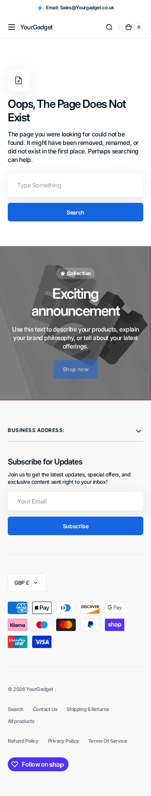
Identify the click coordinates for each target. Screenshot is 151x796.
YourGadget (40, 689)
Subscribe (75, 526)
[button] (11, 27)
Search (75, 212)
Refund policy (23, 741)
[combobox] (75, 185)
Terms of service (107, 741)
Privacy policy (63, 741)
